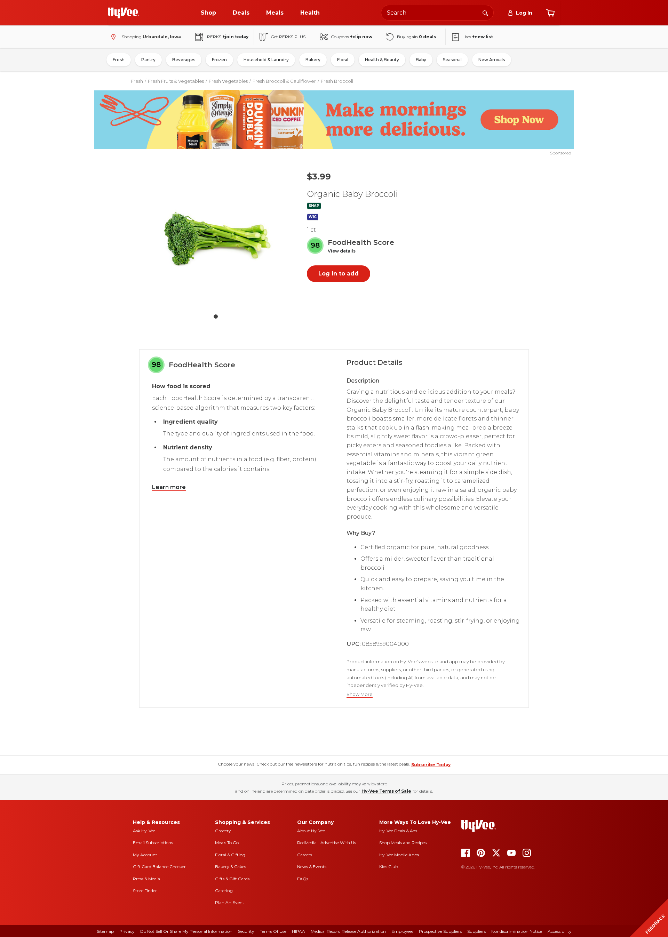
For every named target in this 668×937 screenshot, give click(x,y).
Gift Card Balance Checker (159, 866)
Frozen (219, 59)
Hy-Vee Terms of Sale (386, 791)
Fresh (119, 59)
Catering (224, 890)
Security (246, 931)
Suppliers (476, 931)
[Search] (485, 12)
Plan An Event (229, 902)
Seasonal (452, 59)
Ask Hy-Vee (144, 830)
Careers (304, 854)
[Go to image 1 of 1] (215, 316)
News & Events (311, 866)
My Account (145, 854)
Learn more (169, 487)
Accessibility (560, 931)
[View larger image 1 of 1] (215, 237)
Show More (360, 694)
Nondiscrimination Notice (516, 931)
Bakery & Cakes (230, 866)
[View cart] (550, 13)
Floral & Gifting (230, 854)
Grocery (223, 830)
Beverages (183, 59)
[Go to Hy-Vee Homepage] (123, 12)
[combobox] (437, 13)
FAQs (302, 878)
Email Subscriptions (153, 842)
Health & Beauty (382, 59)
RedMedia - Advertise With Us (326, 842)
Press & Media (146, 878)
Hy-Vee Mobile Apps (399, 854)
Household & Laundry (266, 59)
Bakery (312, 59)
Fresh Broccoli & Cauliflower (284, 81)
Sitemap (105, 931)
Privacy (127, 931)
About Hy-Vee (311, 830)
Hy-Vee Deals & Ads (398, 830)
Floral (342, 59)
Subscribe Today (431, 764)
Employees (402, 931)
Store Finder (145, 890)
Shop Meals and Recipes (403, 842)
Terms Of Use (273, 931)
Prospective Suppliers (440, 931)
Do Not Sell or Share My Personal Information (186, 931)
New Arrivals (491, 59)
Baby (421, 59)
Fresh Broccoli (337, 81)
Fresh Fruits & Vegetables (176, 81)
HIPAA (298, 931)
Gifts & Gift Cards (232, 878)
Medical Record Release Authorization (348, 931)
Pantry (148, 59)
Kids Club (388, 866)
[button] (342, 251)
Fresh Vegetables (228, 81)
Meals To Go (227, 842)
